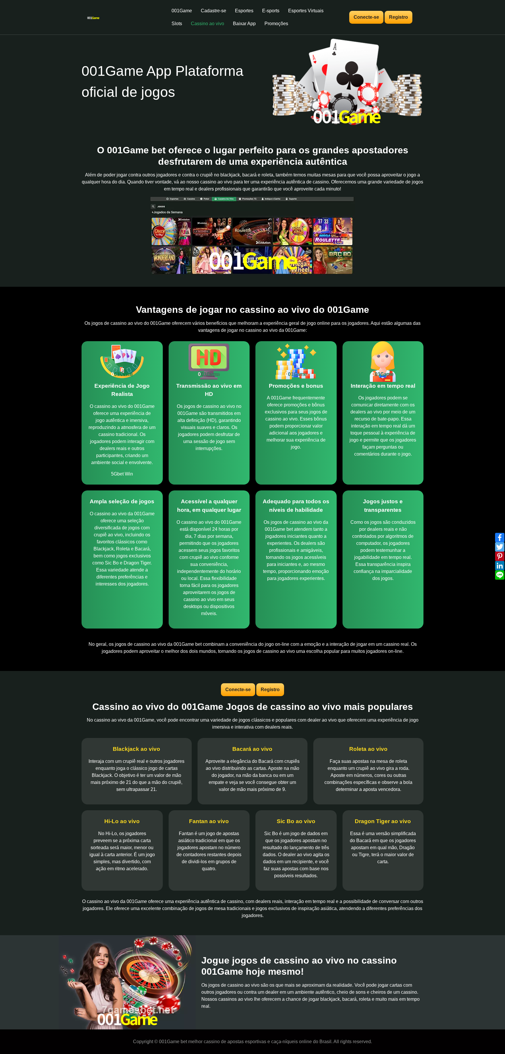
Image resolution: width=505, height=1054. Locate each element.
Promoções (276, 23)
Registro (398, 17)
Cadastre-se (213, 10)
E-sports (270, 10)
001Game (182, 10)
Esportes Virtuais (306, 10)
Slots (177, 23)
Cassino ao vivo (207, 23)
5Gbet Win (122, 473)
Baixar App (244, 23)
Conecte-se (366, 17)
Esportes (244, 10)
